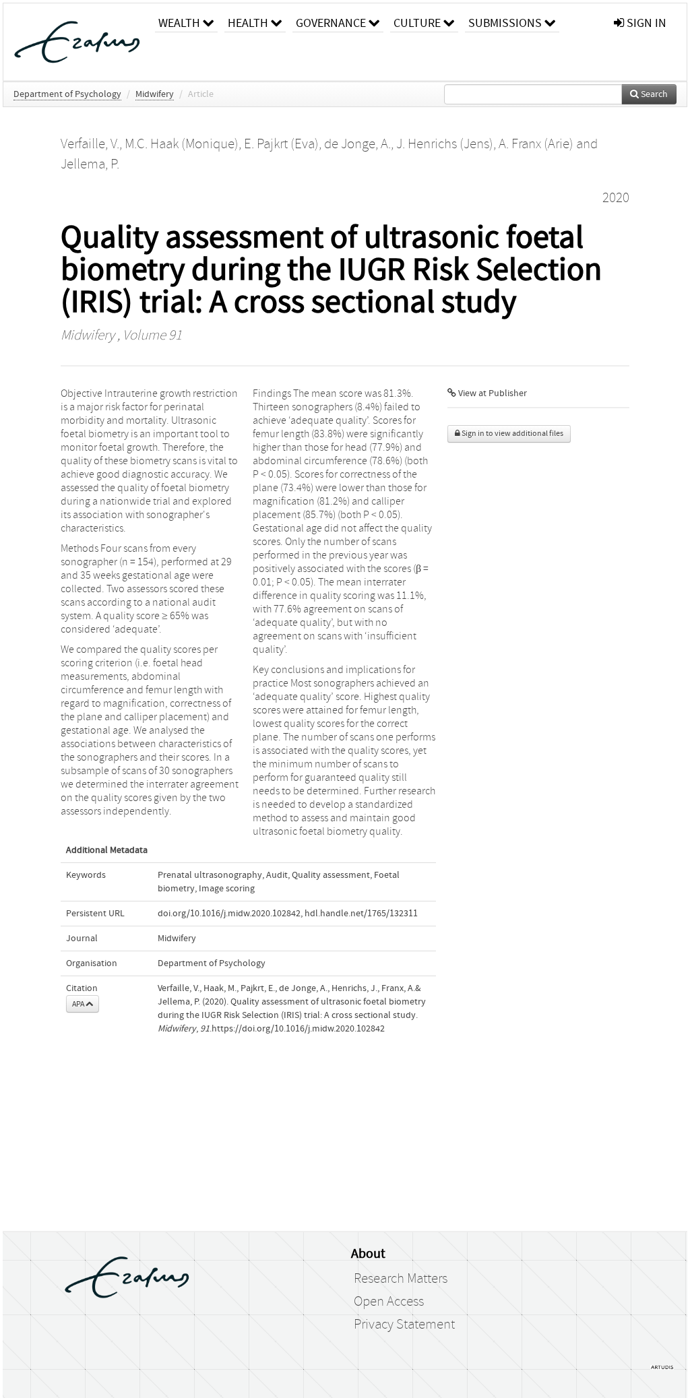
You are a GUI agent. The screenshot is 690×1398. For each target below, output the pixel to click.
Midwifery (154, 94)
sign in (645, 23)
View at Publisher (491, 393)
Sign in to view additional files (511, 433)
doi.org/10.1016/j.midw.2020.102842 (229, 913)
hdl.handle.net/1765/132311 (361, 913)
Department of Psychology (67, 94)
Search (653, 94)
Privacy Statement (404, 1324)
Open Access (389, 1302)
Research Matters (400, 1279)
